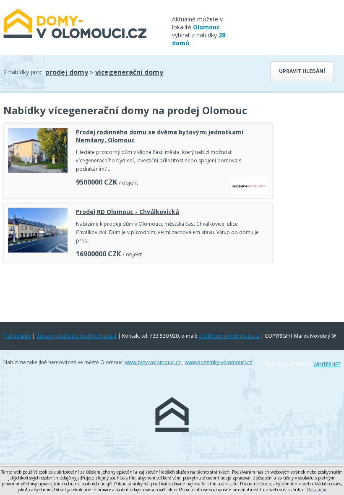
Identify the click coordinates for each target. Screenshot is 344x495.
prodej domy (66, 72)
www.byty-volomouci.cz (153, 362)
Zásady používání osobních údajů (76, 335)
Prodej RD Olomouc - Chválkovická (127, 212)
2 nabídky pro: (22, 72)
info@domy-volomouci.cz (228, 335)
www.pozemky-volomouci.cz (218, 362)
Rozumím (316, 489)
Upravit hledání (302, 71)
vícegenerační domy (129, 72)
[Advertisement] (138, 290)
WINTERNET (327, 364)
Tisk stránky (17, 335)
